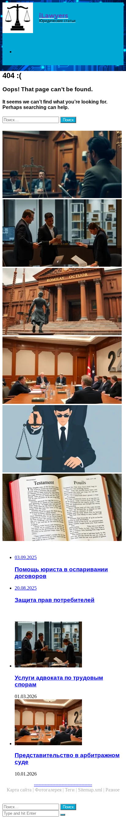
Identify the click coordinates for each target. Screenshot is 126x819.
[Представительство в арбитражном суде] (63, 370)
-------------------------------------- (63, 784)
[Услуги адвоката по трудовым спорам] (63, 233)
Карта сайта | (21, 789)
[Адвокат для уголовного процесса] (63, 439)
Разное (113, 789)
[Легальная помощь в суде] (63, 165)
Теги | (71, 789)
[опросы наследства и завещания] (63, 508)
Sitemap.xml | (92, 789)
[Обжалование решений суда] (63, 302)
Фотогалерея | (50, 789)
